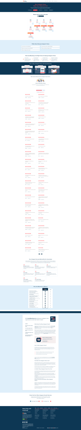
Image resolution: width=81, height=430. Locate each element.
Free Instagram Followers (45, 416)
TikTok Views (36, 413)
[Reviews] (39, 90)
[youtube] (25, 422)
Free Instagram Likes (45, 417)
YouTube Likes (51, 412)
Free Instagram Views (45, 418)
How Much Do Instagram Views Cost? (29, 330)
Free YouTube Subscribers (53, 416)
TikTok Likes (36, 412)
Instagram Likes (44, 412)
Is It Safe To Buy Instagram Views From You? (29, 333)
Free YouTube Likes (52, 417)
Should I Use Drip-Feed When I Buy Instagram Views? (29, 335)
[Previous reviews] (39, 254)
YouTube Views (51, 413)
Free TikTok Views (36, 418)
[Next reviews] (41, 254)
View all (43, 92)
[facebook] (23, 422)
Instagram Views (44, 413)
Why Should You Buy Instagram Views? (29, 326)
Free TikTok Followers (37, 416)
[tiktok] (27, 422)
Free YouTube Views (52, 418)
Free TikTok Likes (36, 417)
